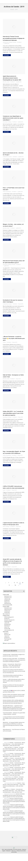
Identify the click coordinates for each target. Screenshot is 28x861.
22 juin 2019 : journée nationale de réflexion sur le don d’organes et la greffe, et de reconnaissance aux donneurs (12, 562)
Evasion (10, 156)
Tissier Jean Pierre (8, 747)
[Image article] (14, 27)
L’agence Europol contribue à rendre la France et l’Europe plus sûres (13, 523)
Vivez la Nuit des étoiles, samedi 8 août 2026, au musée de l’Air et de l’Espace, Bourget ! (13, 676)
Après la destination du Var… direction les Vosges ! (13, 153)
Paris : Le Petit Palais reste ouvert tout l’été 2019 (13, 188)
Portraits (14, 42)
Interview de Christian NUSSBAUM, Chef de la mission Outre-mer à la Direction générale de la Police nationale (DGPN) (14, 795)
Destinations (5, 156)
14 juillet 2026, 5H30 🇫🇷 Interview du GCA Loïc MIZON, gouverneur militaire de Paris (14, 691)
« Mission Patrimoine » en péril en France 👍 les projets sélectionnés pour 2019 (14, 338)
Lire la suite (6, 55)
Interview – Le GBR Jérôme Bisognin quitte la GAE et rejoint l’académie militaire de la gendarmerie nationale (13, 681)
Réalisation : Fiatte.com (11, 850)
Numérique (5, 121)
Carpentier (6, 789)
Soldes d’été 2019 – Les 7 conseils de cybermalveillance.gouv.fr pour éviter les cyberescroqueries (13, 413)
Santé (8, 81)
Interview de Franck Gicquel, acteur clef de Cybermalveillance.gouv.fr (14, 261)
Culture (4, 191)
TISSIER (5, 758)
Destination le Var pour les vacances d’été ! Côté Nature (13, 301)
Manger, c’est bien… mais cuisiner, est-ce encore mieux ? (13, 225)
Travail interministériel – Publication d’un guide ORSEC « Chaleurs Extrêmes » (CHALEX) (14, 713)
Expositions (8, 191)
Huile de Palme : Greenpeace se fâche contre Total (13, 376)
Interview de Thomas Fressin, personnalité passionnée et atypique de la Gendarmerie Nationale (13, 38)
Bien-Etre (5, 81)
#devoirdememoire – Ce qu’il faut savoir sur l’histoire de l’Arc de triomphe (14, 730)
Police (4, 526)
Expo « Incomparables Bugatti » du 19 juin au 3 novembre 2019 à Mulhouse (14, 452)
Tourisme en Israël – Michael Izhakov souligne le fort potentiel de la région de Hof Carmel (14, 655)
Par (19, 42)
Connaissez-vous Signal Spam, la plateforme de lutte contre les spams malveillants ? (13, 118)
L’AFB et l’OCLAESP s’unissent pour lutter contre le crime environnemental (13, 487)
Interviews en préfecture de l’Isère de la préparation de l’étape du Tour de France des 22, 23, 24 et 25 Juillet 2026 (13, 686)
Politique (10, 42)
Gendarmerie (5, 42)
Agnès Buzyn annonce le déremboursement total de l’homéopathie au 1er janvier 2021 (12, 78)
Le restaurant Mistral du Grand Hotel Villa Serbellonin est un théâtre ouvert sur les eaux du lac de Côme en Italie (14, 718)
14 (15, 585)
